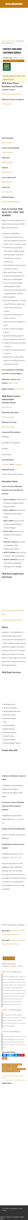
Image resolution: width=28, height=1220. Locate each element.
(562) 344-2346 (7, 172)
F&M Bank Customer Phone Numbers (11, 1064)
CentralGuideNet (14, 4)
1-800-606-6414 (7, 152)
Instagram (18, 464)
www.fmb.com (7, 407)
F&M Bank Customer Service (9, 1066)
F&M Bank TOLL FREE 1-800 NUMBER (11, 1071)
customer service (10, 41)
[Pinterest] (22, 1055)
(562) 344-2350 (7, 192)
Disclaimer (16, 1217)
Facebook (5, 464)
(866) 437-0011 (7, 143)
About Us (2, 1217)
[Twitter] (10, 1055)
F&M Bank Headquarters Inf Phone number (13, 1069)
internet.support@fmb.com (11, 202)
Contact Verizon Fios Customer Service (15, 1080)
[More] (4, 1058)
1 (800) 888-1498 (15, 857)
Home (3, 41)
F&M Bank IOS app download (12, 620)
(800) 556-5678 (7, 182)
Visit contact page (8, 417)
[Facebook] (4, 1055)
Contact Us (9, 1217)
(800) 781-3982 (7, 162)
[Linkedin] (16, 1055)
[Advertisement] (14, 25)
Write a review (13, 61)
